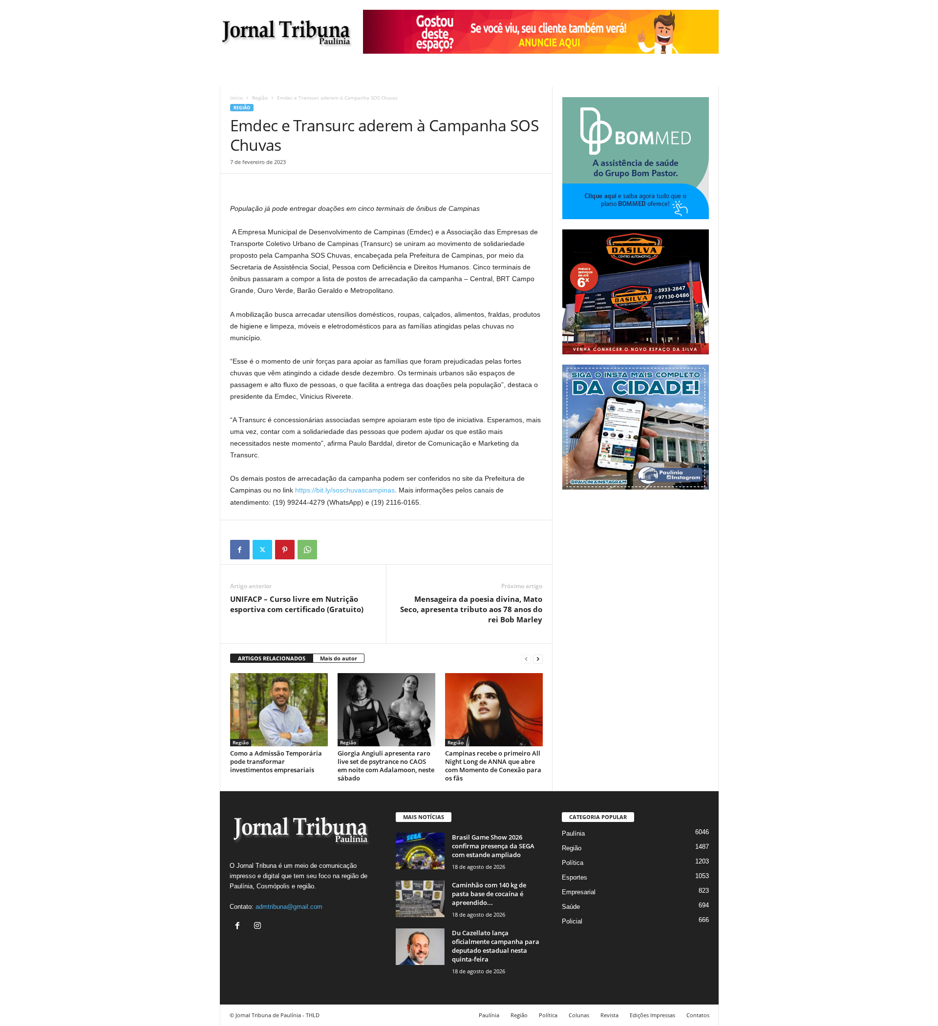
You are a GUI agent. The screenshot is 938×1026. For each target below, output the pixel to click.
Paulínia (573, 833)
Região (260, 97)
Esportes (574, 877)
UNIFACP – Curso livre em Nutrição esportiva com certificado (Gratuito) (296, 604)
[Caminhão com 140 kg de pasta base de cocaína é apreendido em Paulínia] (420, 899)
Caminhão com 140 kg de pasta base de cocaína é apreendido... (489, 894)
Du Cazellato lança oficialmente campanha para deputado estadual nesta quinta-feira (495, 946)
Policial (572, 921)
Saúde (571, 906)
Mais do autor (338, 658)
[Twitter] (262, 549)
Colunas (579, 1015)
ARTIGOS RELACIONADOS (271, 658)
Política (572, 862)
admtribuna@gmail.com (289, 906)
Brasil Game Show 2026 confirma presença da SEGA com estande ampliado (493, 846)
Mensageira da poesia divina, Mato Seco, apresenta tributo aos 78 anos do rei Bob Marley (471, 609)
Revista (609, 1015)
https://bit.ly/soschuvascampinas (344, 490)
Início (236, 97)
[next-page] (538, 659)
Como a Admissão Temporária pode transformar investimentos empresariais (276, 761)
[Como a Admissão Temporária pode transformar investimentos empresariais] (279, 709)
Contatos (697, 1015)
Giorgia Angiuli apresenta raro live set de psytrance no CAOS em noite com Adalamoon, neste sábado (386, 765)
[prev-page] (526, 659)
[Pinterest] (285, 549)
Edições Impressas (652, 1015)
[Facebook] (240, 549)
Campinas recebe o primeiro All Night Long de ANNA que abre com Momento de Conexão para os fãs (493, 765)
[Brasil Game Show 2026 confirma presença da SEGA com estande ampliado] (420, 851)
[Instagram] (259, 926)
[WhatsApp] (307, 549)
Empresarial (579, 892)
